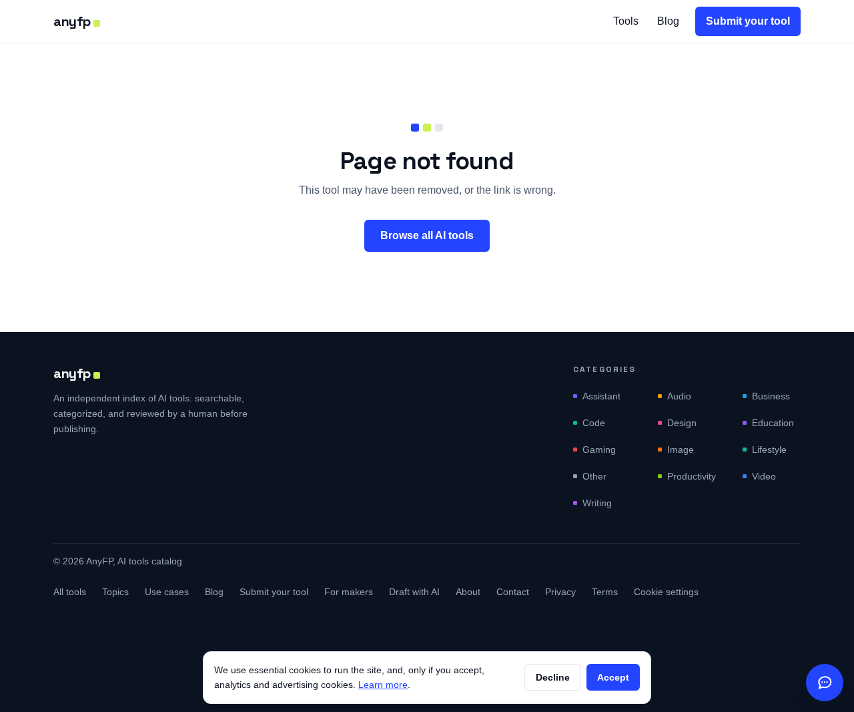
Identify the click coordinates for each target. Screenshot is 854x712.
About (468, 591)
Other (594, 476)
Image (680, 449)
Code (593, 422)
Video (764, 476)
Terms (605, 591)
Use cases (167, 591)
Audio (679, 396)
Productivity (691, 476)
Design (682, 422)
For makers (348, 591)
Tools (625, 21)
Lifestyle (769, 449)
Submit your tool (748, 21)
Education (773, 422)
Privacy (560, 591)
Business (771, 396)
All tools (69, 591)
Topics (115, 591)
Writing (597, 503)
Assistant (601, 396)
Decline (553, 677)
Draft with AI (414, 591)
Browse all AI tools (427, 235)
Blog (668, 21)
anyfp (72, 21)
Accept (613, 677)
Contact (512, 591)
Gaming (599, 449)
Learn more (383, 684)
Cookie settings (666, 591)
